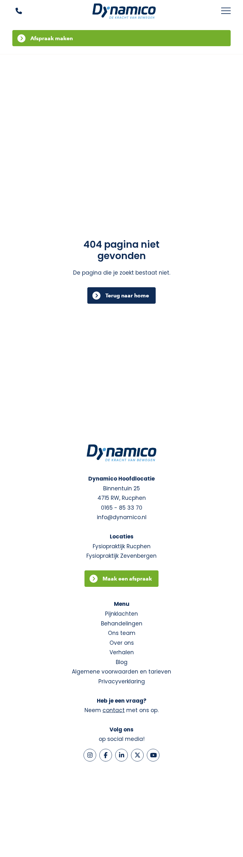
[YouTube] (153, 755)
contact (114, 710)
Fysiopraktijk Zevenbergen (121, 556)
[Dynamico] (124, 11)
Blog (122, 662)
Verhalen (121, 652)
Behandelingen (121, 623)
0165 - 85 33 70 (121, 508)
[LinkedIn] (121, 755)
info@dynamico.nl (121, 517)
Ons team (121, 633)
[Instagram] (90, 755)
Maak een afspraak (127, 578)
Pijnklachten (121, 614)
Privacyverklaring (121, 681)
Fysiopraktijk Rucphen (122, 546)
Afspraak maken (51, 38)
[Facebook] (105, 755)
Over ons (121, 643)
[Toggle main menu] (226, 11)
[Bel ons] (15, 11)
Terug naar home (127, 295)
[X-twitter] (137, 755)
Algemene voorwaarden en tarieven (121, 671)
